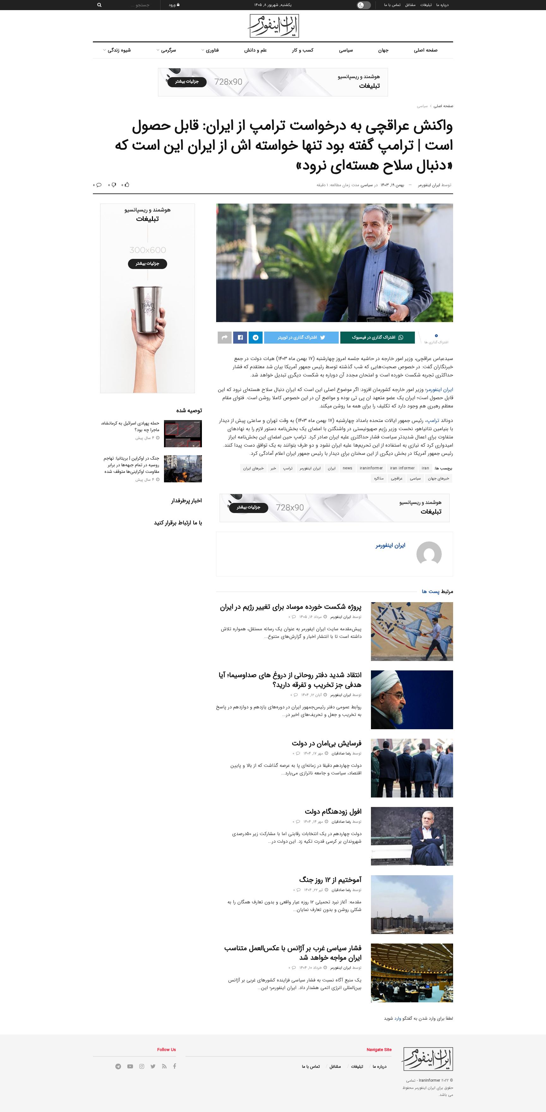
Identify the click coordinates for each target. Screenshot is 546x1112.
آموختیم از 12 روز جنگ (330, 880)
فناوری (212, 50)
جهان (383, 50)
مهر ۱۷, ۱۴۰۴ (314, 753)
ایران (332, 468)
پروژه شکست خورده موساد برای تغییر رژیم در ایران (290, 607)
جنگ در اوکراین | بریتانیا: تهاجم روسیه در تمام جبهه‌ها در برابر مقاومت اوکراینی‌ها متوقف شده (131, 465)
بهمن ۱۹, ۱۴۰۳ (392, 185)
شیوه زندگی (119, 50)
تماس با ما (392, 5)
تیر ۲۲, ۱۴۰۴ (314, 890)
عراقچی (397, 478)
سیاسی (346, 50)
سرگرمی (168, 50)
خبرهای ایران (253, 468)
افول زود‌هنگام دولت (333, 811)
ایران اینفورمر (429, 185)
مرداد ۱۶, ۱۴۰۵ (311, 617)
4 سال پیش (145, 438)
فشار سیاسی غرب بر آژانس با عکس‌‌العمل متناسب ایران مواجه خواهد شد (292, 953)
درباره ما (442, 5)
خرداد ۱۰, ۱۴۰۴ (311, 968)
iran (425, 468)
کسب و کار (302, 50)
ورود (173, 5)
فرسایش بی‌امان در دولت (326, 743)
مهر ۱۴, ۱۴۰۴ (314, 822)
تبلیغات (426, 5)
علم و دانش (255, 50)
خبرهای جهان (438, 478)
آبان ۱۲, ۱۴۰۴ (312, 695)
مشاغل (410, 5)
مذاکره (379, 478)
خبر (273, 468)
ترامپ (433, 421)
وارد (397, 1018)
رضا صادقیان (341, 753)
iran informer (402, 468)
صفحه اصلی (426, 50)
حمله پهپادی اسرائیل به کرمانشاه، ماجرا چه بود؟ (130, 426)
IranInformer (429, 1081)
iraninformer (371, 468)
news (348, 468)
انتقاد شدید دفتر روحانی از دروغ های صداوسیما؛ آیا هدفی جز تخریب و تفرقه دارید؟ (290, 680)
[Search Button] (97, 5)
